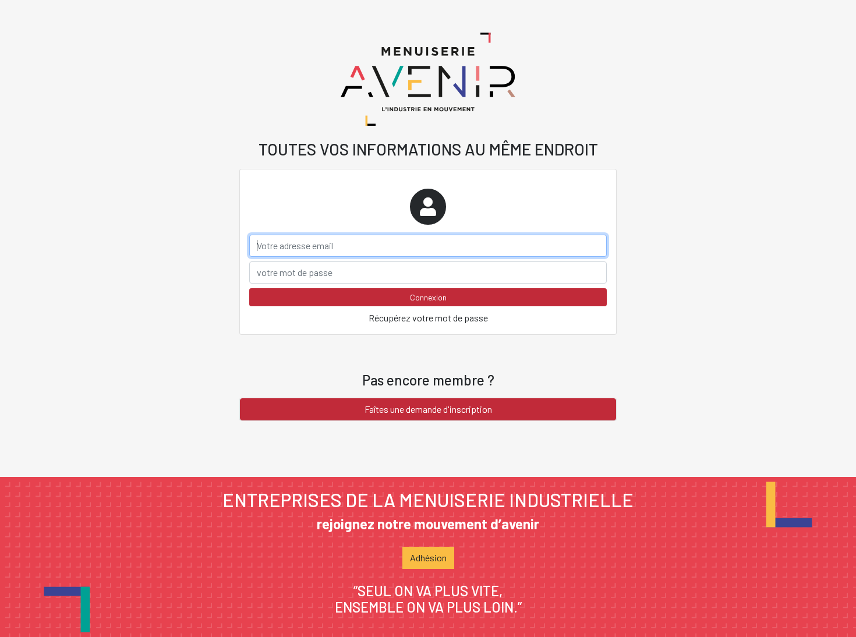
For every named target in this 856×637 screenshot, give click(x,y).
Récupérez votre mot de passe (428, 317)
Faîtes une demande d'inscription (428, 409)
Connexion (428, 297)
